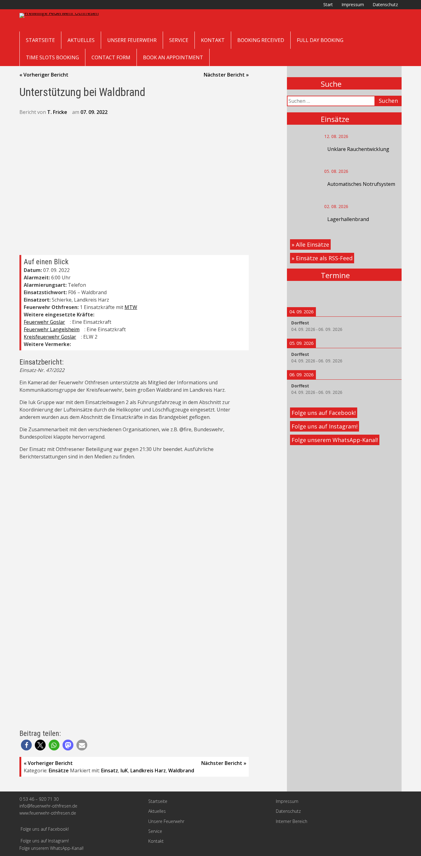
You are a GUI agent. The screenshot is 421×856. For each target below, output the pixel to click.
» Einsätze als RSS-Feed (322, 258)
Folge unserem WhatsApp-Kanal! (335, 440)
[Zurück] (298, 294)
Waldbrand (181, 770)
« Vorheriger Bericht (43, 74)
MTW (131, 307)
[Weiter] (390, 294)
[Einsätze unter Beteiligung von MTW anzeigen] (140, 307)
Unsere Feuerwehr (132, 40)
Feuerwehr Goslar (44, 322)
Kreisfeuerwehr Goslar (50, 336)
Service (178, 40)
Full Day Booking (320, 40)
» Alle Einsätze (310, 244)
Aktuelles (81, 40)
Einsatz (109, 770)
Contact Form (111, 57)
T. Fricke (57, 112)
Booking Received (260, 40)
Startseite (40, 40)
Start (328, 4)
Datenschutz (385, 4)
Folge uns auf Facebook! (324, 412)
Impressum (352, 4)
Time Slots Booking (52, 57)
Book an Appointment (173, 57)
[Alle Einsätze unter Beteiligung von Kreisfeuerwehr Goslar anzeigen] (79, 337)
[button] (26, 745)
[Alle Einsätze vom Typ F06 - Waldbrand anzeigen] (110, 292)
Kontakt (213, 40)
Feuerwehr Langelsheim (52, 329)
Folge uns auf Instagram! (325, 426)
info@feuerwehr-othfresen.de (48, 806)
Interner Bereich (291, 821)
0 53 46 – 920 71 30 (39, 799)
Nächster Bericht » (226, 74)
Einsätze (59, 770)
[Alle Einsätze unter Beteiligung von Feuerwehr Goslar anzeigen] (68, 322)
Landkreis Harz (148, 770)
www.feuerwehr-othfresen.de (47, 813)
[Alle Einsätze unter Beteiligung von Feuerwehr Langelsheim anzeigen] (82, 329)
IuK (124, 770)
